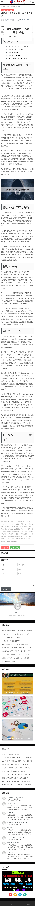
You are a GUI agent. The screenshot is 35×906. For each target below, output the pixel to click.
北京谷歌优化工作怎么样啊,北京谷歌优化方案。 (17, 651)
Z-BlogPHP (15, 904)
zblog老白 (27, 904)
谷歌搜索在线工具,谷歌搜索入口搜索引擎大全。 (17, 781)
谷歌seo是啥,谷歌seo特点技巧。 (12, 754)
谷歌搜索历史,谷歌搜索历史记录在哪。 (14, 771)
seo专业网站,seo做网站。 (10, 661)
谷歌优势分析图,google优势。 (11, 637)
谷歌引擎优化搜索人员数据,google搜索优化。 (16, 764)
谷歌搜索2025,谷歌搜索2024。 (12, 641)
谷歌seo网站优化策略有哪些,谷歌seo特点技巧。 (17, 654)
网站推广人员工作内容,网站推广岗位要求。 (15, 778)
